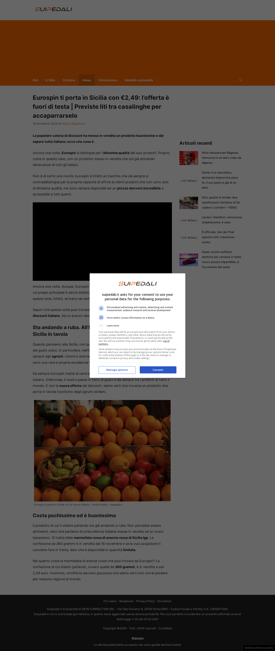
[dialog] (137, 325)
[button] (137, 325)
